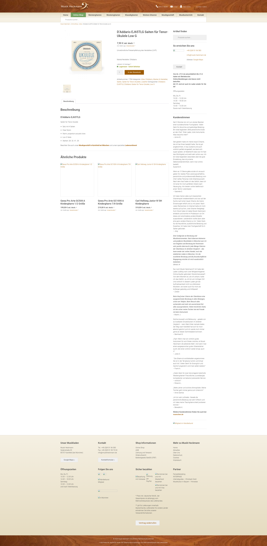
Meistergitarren (94, 15)
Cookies (176, 458)
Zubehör (144, 82)
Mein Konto (187, 7)
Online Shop (78, 15)
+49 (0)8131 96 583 (194, 50)
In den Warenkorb (134, 72)
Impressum (177, 460)
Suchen (64, 19)
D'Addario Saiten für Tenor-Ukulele (136, 84)
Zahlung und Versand (143, 453)
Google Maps (198, 60)
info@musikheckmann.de (107, 453)
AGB (137, 450)
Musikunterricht (185, 15)
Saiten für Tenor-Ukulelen (131, 82)
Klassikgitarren (131, 15)
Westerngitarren (113, 15)
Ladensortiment (131, 145)
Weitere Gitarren (150, 15)
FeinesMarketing (179, 474)
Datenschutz (177, 455)
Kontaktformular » (108, 460)
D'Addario (148, 79)
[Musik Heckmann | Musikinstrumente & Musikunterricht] (74, 6)
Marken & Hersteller (160, 79)
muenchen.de (178, 414)
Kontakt (200, 15)
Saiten (119, 82)
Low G (152, 84)
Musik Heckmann (65, 24)
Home (65, 15)
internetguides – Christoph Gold (184, 479)
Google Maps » (69, 460)
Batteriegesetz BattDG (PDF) (146, 458)
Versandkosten (130, 46)
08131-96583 (163, 7)
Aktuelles (176, 450)
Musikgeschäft (168, 15)
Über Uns (176, 453)
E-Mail (175, 7)
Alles (80, 24)
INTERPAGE (177, 477)
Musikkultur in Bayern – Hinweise (185, 482)
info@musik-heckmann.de (196, 55)
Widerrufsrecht (141, 455)
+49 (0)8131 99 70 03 (109, 450)
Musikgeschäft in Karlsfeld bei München (94, 145)
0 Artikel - (201, 7)
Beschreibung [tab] (68, 101)
